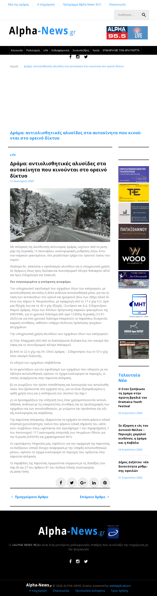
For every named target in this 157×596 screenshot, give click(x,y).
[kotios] (133, 338)
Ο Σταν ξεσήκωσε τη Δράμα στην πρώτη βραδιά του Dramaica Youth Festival (132, 397)
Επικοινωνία (117, 4)
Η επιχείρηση (46, 4)
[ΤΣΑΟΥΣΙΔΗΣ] (133, 201)
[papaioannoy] (133, 238)
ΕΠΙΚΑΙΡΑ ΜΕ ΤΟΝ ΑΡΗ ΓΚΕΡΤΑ (121, 50)
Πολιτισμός (33, 50)
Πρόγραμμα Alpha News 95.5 (82, 4)
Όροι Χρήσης (119, 591)
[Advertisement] (79, 96)
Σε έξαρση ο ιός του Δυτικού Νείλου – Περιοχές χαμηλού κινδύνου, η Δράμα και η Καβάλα (133, 434)
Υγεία (96, 50)
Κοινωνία (17, 50)
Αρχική (14, 66)
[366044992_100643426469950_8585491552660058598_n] (133, 269)
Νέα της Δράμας (18, 4)
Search (144, 15)
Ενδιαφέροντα (60, 50)
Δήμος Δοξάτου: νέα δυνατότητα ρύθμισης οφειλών (133, 466)
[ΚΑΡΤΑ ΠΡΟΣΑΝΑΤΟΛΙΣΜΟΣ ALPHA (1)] (133, 222)
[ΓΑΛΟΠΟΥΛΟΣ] (133, 181)
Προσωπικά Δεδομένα (90, 591)
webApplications (120, 586)
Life (46, 50)
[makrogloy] (133, 358)
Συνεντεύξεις (81, 50)
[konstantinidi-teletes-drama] (133, 287)
